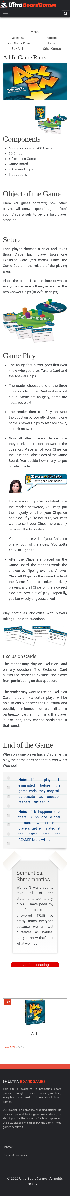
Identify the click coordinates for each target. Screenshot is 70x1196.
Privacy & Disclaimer (15, 1155)
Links (52, 43)
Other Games (52, 49)
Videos (52, 38)
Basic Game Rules (18, 43)
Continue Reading (35, 965)
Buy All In (18, 49)
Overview (18, 38)
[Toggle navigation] (5, 13)
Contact (8, 1147)
